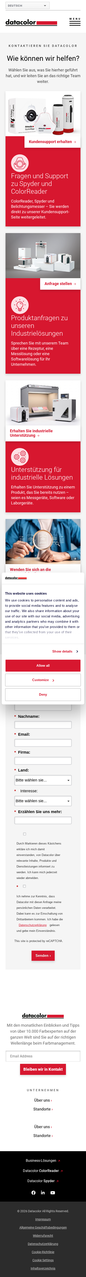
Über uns (42, 1100)
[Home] (31, 22)
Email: (22, 734)
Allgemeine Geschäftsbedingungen (43, 1227)
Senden (42, 955)
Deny (43, 694)
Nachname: (26, 716)
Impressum (43, 1219)
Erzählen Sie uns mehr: (38, 812)
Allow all (43, 665)
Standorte (42, 1109)
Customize (40, 680)
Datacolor (41, 1171)
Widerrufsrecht (43, 1235)
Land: (21, 770)
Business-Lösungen (41, 1160)
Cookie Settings (43, 1260)
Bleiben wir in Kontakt (43, 1069)
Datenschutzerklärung (33, 925)
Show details (62, 651)
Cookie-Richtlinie (43, 1252)
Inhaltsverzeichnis (43, 1268)
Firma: (22, 752)
